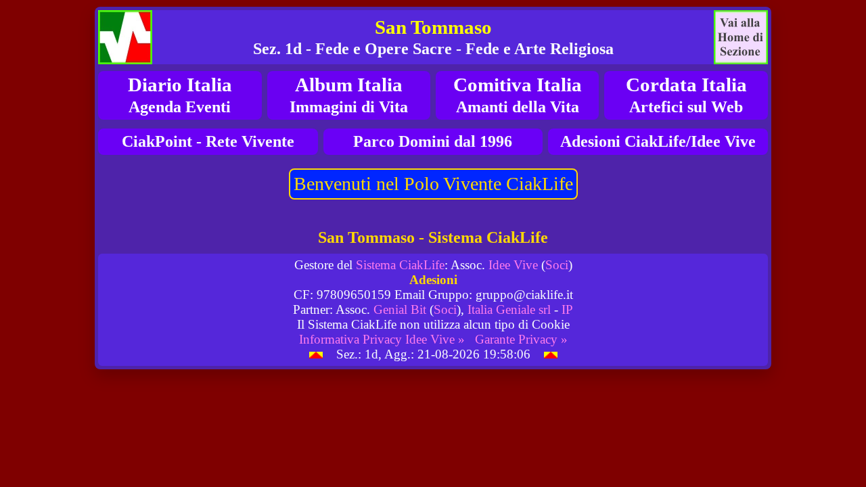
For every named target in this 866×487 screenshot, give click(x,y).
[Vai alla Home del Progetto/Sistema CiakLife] (125, 37)
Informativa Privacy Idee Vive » (382, 339)
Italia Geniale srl (509, 309)
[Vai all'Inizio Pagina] (316, 354)
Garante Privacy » (521, 339)
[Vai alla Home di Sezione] (741, 37)
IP (567, 309)
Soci (556, 265)
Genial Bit (399, 309)
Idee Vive (513, 265)
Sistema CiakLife (400, 265)
